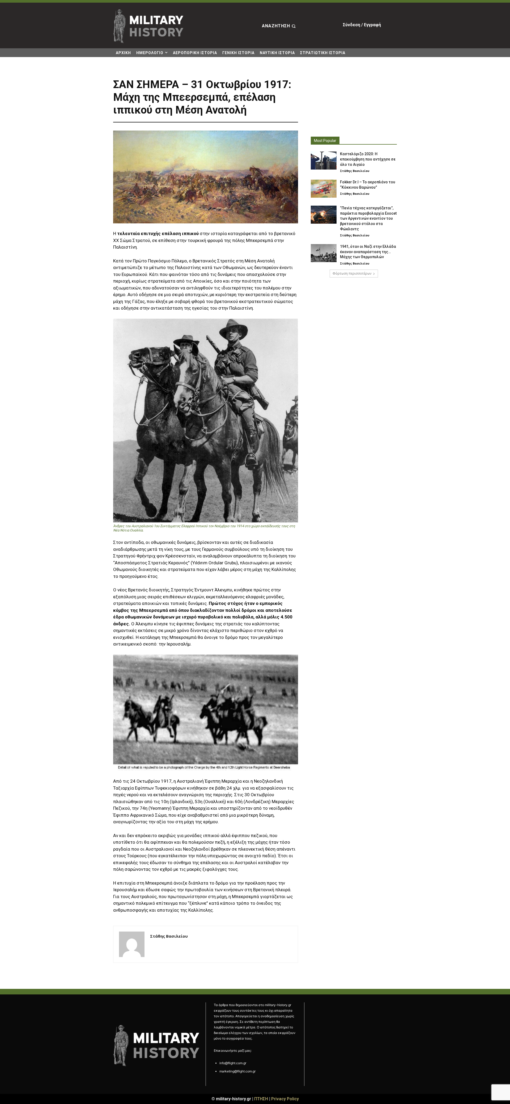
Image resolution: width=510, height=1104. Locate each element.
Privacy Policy (285, 1098)
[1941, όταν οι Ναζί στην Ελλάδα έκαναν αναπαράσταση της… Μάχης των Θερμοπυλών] (324, 253)
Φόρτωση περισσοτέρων (352, 273)
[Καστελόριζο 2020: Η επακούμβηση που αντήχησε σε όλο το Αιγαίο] (324, 160)
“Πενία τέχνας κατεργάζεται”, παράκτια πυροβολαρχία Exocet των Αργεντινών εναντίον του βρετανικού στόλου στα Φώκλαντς (368, 218)
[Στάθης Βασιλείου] (131, 944)
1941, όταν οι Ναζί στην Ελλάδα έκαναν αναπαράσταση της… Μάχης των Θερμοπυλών (368, 251)
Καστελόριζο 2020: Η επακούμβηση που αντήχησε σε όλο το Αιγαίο (368, 159)
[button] (279, 26)
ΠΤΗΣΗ (261, 1098)
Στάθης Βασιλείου (169, 936)
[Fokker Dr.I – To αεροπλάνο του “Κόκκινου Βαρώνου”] (324, 189)
